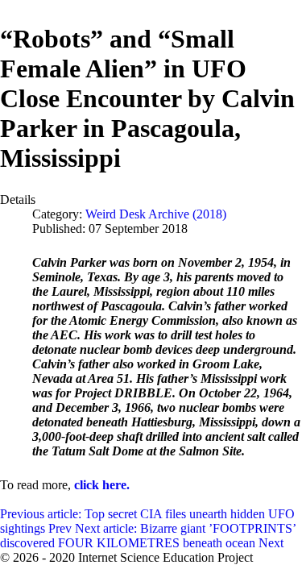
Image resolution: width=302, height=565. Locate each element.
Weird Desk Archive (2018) (155, 214)
